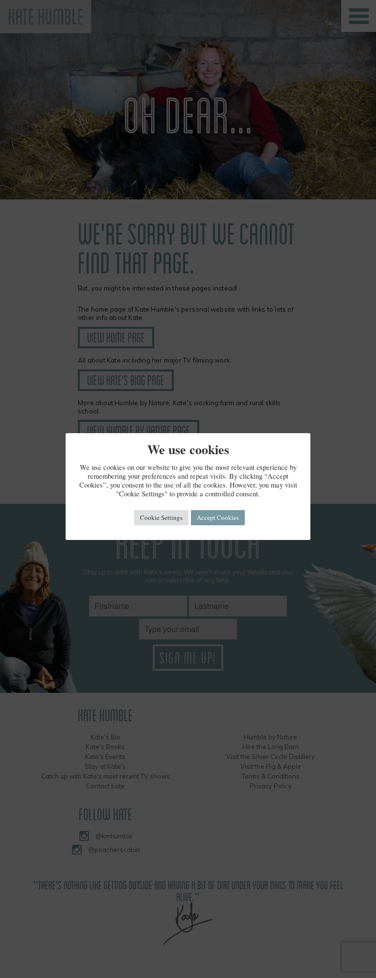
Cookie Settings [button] (161, 517)
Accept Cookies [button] (218, 517)
